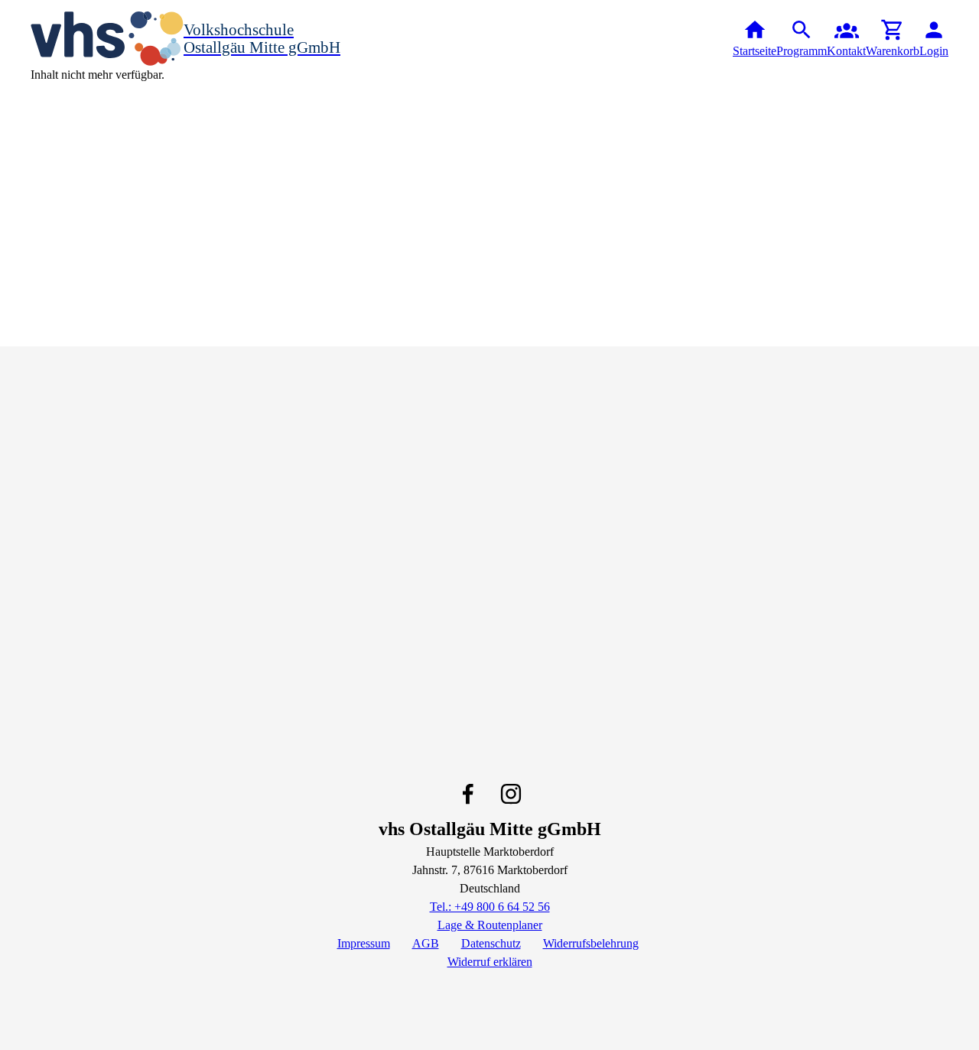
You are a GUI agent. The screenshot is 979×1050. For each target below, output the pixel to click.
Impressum (363, 943)
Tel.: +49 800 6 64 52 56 (490, 906)
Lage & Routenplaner (489, 924)
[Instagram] (511, 793)
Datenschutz (491, 943)
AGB (425, 943)
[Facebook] (468, 793)
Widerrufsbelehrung (591, 943)
